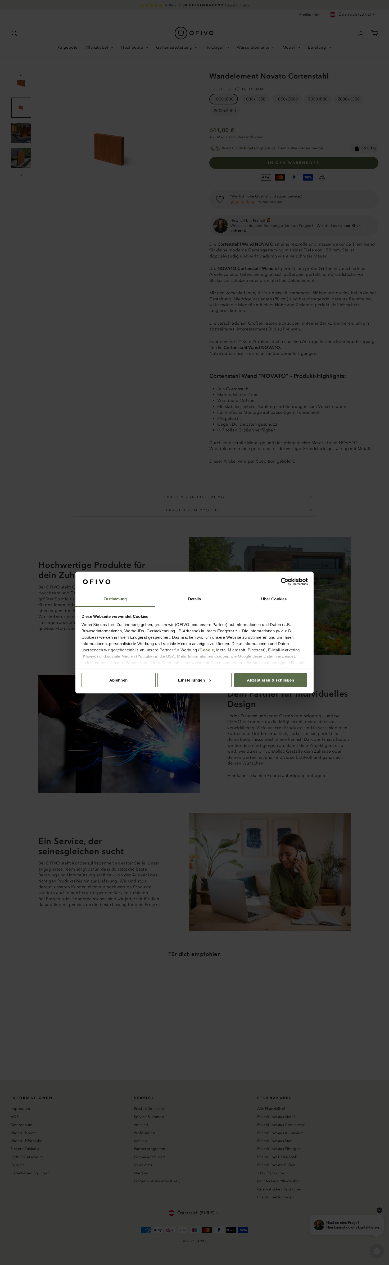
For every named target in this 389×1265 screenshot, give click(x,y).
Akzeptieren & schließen (270, 680)
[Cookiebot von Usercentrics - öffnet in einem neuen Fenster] (284, 582)
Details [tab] (194, 599)
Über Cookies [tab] (274, 599)
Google (207, 650)
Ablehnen (118, 680)
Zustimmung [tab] (115, 599)
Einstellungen (191, 680)
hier (104, 662)
